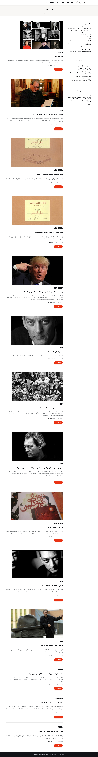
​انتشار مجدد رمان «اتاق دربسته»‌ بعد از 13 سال (50, 174)
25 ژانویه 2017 (60, 302)
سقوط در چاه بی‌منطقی (86, 73)
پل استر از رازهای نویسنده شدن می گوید (52, 645)
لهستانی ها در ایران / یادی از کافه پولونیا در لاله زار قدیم (80, 40)
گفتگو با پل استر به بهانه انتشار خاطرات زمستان (50, 703)
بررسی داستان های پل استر (55, 352)
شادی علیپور (88, 100)
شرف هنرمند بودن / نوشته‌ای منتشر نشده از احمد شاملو (80, 75)
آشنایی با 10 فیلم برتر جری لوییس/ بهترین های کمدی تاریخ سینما (80, 37)
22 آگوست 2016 (60, 478)
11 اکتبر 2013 (61, 684)
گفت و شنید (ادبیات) (58, 698)
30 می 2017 (61, 242)
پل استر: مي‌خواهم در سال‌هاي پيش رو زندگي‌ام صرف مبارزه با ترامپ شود (43, 292)
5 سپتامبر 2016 (60, 418)
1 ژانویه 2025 (60, 65)
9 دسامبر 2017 (60, 125)
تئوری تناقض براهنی (87, 79)
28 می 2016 (61, 596)
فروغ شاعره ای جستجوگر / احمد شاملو (83, 76)
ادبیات (61, 110)
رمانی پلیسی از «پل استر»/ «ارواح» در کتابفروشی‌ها (49, 232)
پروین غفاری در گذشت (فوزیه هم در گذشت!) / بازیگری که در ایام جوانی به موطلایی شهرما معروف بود (79, 31)
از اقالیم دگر (60, 727)
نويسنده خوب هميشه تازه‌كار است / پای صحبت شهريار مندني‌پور (80, 81)
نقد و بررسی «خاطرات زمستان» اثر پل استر (51, 731)
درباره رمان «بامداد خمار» (86, 34)
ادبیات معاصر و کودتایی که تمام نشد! (84, 65)
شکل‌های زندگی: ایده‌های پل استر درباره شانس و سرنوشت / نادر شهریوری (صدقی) (40, 468)
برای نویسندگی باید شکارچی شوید (84, 68)
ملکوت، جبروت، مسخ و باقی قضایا (84, 69)
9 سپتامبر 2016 (60, 358)
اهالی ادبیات (60, 52)
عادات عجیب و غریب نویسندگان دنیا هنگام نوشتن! (49, 408)
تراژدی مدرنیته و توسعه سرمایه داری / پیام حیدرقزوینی (80, 51)
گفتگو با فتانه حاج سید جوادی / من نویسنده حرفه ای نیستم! (79, 28)
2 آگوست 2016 (60, 536)
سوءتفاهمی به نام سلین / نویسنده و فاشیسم (82, 47)
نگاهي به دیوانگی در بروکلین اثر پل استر (52, 585)
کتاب (55, 170)
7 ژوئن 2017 (61, 183)
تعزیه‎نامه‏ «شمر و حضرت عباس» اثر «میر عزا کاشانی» (81, 26)
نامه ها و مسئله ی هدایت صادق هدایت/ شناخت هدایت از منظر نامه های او (79, 43)
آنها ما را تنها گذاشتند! (57, 56)
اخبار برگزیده (60, 170)
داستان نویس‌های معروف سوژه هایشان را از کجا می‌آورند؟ (47, 114)
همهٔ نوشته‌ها (50, 13)
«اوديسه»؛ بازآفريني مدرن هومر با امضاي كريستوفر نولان (80, 78)
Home (55, 13)
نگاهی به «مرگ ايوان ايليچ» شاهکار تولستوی (76, 97)
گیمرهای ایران (88, 96)
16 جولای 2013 (60, 713)
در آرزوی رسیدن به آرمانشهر (55, 527)
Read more (58, 69)
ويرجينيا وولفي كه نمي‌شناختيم (85, 49)
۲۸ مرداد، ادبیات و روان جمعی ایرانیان (83, 66)
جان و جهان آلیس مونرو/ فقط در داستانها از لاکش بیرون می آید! (45, 674)
